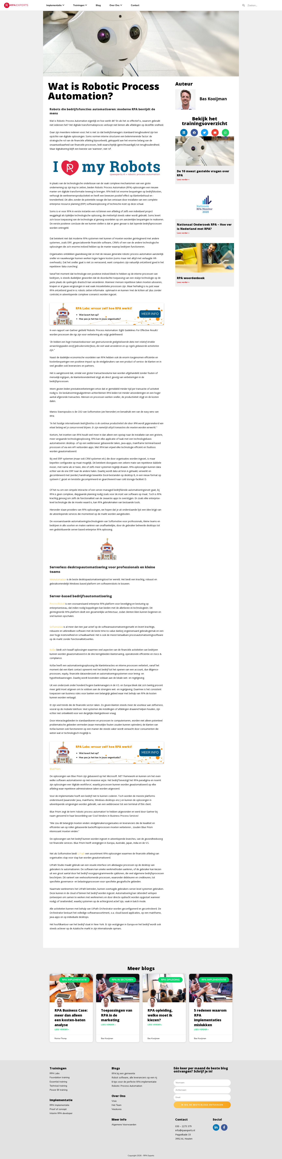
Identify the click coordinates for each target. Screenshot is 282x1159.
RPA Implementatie (59, 1105)
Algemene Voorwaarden (124, 1124)
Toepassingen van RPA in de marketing (116, 1015)
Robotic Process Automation (127, 1085)
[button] (184, 132)
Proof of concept (58, 1109)
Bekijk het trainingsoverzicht (204, 120)
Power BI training (58, 1089)
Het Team (116, 1105)
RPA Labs (55, 1073)
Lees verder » (183, 179)
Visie (114, 1101)
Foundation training (60, 1077)
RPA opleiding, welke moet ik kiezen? (160, 1015)
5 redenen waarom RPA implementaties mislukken (210, 1017)
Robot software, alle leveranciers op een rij (134, 1077)
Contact (135, 5)
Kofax (53, 649)
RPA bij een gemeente (123, 1073)
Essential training (58, 1081)
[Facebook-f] (224, 1127)
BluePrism (55, 768)
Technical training (58, 1085)
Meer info (150, 314)
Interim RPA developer (61, 1113)
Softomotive (56, 626)
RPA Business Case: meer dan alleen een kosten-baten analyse (71, 1017)
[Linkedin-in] (216, 1127)
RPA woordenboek (191, 278)
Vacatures (117, 1109)
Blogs (116, 1068)
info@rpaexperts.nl (185, 1130)
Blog (98, 5)
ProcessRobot (57, 603)
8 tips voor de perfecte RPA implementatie (134, 1081)
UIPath (81, 853)
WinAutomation (58, 579)
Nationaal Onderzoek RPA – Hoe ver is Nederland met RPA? (204, 226)
